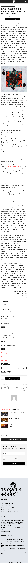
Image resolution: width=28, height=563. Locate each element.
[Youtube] (14, 494)
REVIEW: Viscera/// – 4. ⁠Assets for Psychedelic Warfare (11, 512)
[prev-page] (2, 431)
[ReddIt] (18, 19)
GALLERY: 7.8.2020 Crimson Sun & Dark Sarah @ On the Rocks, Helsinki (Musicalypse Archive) (21, 388)
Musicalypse (4, 16)
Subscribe (14, 463)
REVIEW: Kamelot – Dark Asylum (16, 412)
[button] (2, 1)
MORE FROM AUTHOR (15, 409)
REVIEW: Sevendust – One (6, 509)
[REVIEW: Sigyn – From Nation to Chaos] (4, 426)
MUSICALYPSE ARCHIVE (11, 6)
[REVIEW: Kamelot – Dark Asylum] (4, 414)
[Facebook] (6, 19)
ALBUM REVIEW (7, 4)
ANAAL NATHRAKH (13, 167)
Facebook (4, 356)
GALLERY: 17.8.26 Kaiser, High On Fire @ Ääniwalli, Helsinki (12, 539)
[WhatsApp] (15, 19)
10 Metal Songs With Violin (6, 525)
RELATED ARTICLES (5, 409)
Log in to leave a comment (14, 439)
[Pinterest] (12, 19)
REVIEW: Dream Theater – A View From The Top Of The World (12, 520)
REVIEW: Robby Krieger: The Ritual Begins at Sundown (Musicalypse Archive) (7, 387)
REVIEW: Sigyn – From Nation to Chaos (8, 507)
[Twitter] (9, 19)
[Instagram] (5, 494)
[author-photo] (14, 401)
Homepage (4, 353)
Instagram (4, 360)
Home (2, 4)
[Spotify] (8, 494)
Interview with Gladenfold (6, 531)
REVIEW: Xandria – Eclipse (14, 418)
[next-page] (4, 431)
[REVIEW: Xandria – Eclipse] (4, 420)
